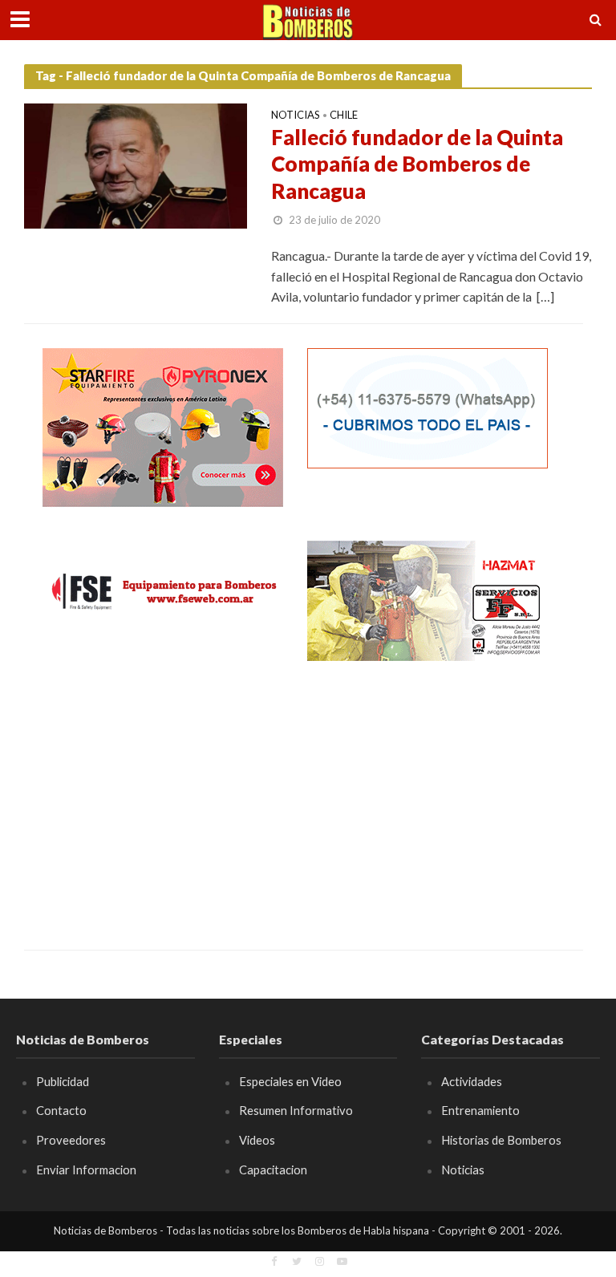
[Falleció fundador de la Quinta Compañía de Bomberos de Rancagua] (135, 164)
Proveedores (71, 1140)
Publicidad (62, 1081)
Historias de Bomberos (501, 1140)
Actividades (471, 1081)
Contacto (61, 1110)
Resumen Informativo (296, 1110)
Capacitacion (273, 1169)
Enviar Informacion (86, 1169)
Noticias (295, 115)
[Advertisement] (163, 793)
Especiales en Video (290, 1081)
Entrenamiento (480, 1110)
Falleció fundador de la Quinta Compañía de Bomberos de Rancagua (417, 164)
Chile (344, 115)
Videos (257, 1140)
